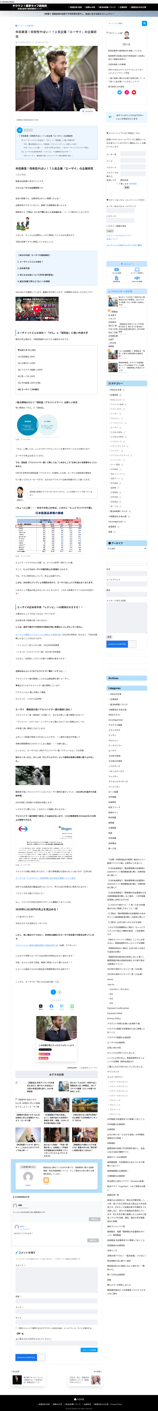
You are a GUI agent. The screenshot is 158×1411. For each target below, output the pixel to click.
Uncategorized (117, 521)
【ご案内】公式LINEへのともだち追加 (124, 922)
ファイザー (116, 450)
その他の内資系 (118, 436)
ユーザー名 (111, 154)
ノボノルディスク (119, 446)
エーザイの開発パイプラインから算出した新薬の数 (38, 634)
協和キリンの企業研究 (117, 1157)
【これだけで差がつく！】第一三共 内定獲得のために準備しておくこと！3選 (126, 906)
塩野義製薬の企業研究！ (118, 1170)
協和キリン (116, 478)
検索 (144, 23)
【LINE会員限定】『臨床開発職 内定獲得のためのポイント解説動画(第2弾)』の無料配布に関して (126, 884)
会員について (112, 239)
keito (22, 1226)
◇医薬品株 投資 (75, 7)
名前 (18, 1296)
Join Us (110, 984)
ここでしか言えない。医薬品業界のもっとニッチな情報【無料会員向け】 (126, 1059)
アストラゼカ (117, 409)
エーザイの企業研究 (116, 1042)
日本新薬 (115, 497)
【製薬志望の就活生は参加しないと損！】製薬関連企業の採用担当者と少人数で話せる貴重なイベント (126, 960)
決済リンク (112, 1250)
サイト (18, 1317)
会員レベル (111, 180)
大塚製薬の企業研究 (116, 1176)
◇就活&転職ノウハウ (107, 7)
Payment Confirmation (118, 1008)
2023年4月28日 (25, 1229)
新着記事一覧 (113, 1194)
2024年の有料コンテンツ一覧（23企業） (125, 969)
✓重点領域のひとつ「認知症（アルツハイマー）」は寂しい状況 (50, 144)
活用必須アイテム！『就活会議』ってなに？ (126, 1255)
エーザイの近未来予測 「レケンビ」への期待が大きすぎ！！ (46, 151)
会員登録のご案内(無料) (119, 989)
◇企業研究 (122, 7)
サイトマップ (113, 1071)
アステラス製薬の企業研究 (119, 1037)
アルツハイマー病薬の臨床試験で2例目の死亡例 (36, 945)
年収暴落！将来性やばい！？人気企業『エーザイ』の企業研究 (46, 135)
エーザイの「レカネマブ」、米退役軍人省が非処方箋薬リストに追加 (45, 878)
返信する (95, 1219)
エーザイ (94, 1068)
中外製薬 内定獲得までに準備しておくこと (126, 1119)
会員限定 (113, 526)
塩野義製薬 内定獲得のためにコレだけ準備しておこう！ (126, 1164)
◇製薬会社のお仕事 (137, 7)
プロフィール (115, 1100)
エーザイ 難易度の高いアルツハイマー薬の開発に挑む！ (48, 155)
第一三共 (116, 506)
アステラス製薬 (118, 404)
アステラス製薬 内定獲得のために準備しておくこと (126, 1030)
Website (46, 1184)
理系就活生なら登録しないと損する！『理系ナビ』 (126, 1267)
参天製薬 (116, 483)
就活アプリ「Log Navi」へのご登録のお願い (126, 1188)
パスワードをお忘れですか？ (119, 235)
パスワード (111, 167)
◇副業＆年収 (89, 7)
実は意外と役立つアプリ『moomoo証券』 (126, 1181)
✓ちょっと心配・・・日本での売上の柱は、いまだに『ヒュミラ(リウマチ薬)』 (56, 147)
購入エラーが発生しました (119, 1284)
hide (28, 130)
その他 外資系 (118, 432)
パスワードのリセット (118, 1081)
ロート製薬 (116, 464)
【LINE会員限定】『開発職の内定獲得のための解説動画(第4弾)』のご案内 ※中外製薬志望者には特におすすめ (126, 896)
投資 (111, 531)
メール (19, 1307)
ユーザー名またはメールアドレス (121, 206)
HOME (80, 1399)
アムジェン (116, 418)
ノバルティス (117, 441)
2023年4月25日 (23, 1208)
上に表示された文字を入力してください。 (34, 1338)
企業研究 (111, 1129)
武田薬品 (116, 501)
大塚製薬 (116, 492)
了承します (127, 183)
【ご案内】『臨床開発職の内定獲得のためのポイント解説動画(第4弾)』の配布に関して (126, 915)
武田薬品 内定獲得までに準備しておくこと (126, 1240)
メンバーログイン (115, 1076)
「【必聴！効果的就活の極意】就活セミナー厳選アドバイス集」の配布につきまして (126, 861)
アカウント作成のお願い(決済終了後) (123, 1023)
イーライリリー (118, 422)
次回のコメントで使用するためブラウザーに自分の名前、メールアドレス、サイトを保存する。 (55, 1328)
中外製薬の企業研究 (116, 1124)
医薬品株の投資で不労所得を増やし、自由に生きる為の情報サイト (126, 1150)
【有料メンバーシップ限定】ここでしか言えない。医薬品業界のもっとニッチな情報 (126, 941)
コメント (20, 1265)
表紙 (109, 1279)
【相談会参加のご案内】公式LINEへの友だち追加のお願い (126, 950)
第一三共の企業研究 (116, 1274)
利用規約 (133, 183)
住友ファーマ (117, 473)
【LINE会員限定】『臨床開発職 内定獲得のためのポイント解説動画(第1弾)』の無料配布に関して (126, 872)
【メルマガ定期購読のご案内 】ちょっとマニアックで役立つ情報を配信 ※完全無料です (126, 931)
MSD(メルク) (117, 399)
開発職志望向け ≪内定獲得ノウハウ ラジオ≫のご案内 (126, 1292)
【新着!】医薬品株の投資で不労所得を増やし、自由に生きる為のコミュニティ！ (79, 13)
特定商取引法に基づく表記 (119, 1260)
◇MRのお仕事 (116, 389)
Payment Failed (114, 1013)
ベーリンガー (117, 459)
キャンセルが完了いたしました (121, 1052)
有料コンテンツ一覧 (116, 1226)
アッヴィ (116, 413)
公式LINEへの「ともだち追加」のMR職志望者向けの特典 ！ (125, 1136)
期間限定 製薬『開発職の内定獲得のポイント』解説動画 (126, 1233)
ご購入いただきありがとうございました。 (126, 1066)
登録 (111, 994)
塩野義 (115, 487)
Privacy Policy (114, 1018)
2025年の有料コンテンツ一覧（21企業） (125, 974)
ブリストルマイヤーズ (121, 455)
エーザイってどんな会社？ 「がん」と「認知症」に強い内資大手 (48, 140)
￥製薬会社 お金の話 (119, 516)
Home (110, 979)
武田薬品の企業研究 (116, 1245)
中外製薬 (116, 469)
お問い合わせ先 (114, 1047)
